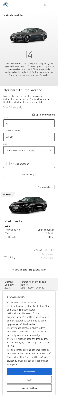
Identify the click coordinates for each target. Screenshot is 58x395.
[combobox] (29, 137)
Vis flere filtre (29, 174)
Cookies (40, 287)
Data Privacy (27, 287)
